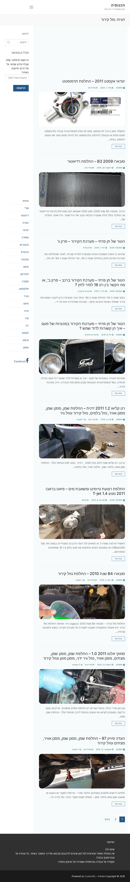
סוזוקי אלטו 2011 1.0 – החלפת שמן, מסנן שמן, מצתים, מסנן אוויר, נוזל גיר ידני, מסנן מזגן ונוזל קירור (84, 656)
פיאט (84, 500)
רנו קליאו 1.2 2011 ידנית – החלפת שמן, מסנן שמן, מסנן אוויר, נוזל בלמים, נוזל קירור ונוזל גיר (85, 410)
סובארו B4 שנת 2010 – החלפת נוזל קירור (91, 573)
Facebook (20, 361)
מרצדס (25, 252)
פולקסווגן (24, 288)
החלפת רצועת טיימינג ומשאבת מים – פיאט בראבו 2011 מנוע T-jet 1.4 (85, 491)
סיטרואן (24, 274)
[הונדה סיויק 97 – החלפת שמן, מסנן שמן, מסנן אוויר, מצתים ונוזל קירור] (82, 771)
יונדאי (26, 230)
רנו (27, 325)
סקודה (25, 281)
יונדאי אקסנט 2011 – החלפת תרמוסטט (93, 81)
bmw (26, 200)
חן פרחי (86, 248)
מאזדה (25, 237)
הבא (107, 819)
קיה (27, 318)
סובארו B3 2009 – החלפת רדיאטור (96, 161)
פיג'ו (26, 310)
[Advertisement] (82, 55)
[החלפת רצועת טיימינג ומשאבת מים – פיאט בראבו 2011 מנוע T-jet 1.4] (82, 521)
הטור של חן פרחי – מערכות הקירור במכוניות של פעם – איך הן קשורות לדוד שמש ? (83, 326)
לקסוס (25, 332)
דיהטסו (25, 215)
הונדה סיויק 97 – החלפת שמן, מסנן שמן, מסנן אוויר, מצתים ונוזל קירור (84, 740)
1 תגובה (80, 419)
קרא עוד (118, 146)
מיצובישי (24, 244)
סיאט (26, 266)
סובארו (25, 259)
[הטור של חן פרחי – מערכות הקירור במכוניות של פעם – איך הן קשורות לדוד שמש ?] (82, 356)
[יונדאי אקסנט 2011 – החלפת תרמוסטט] (82, 109)
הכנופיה (118, 5)
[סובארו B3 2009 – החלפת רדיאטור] (82, 189)
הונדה (26, 222)
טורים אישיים (84, 291)
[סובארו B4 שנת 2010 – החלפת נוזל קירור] (82, 602)
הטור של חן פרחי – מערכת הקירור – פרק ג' (91, 241)
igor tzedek (116, 248)
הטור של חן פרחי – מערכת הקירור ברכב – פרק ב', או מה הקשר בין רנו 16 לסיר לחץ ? (83, 282)
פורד (26, 296)
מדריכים (92, 88)
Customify (90, 876)
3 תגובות (76, 665)
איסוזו (26, 340)
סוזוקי (26, 347)
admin (119, 88)
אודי (26, 208)
